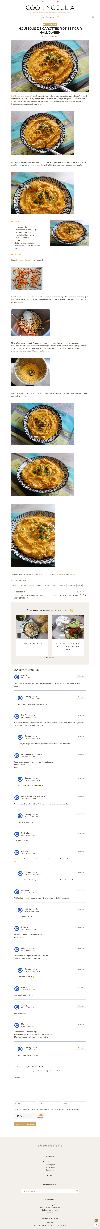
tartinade (62, 585)
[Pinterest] (50, 1146)
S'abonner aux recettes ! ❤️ (50, 2)
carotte (31, 585)
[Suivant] (81, 635)
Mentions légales (50, 1205)
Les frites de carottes (19, 96)
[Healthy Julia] (60, 1146)
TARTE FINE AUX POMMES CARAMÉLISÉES (69, 593)
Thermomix (25, 297)
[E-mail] (55, 1146)
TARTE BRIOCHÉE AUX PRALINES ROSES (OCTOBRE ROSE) (29, 595)
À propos (50, 1175)
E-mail (42, 1104)
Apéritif (14, 585)
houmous (47, 585)
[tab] (46, 657)
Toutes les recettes (50, 1162)
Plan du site (50, 1213)
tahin (29, 232)
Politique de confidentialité (50, 1207)
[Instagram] (45, 1146)
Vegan (79, 585)
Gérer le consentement (50, 1218)
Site (65, 1104)
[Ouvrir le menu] (93, 17)
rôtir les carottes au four (24, 260)
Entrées (38, 585)
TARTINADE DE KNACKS (32, 643)
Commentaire (20, 1077)
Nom (17, 1104)
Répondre (81, 676)
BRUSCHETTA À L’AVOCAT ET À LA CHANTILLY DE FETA (68, 646)
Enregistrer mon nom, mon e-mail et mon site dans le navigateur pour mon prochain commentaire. (48, 1109)
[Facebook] (40, 1146)
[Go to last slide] (19, 635)
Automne (23, 585)
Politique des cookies (50, 1210)
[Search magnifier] (58, 17)
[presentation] (32, 627)
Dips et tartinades (50, 24)
